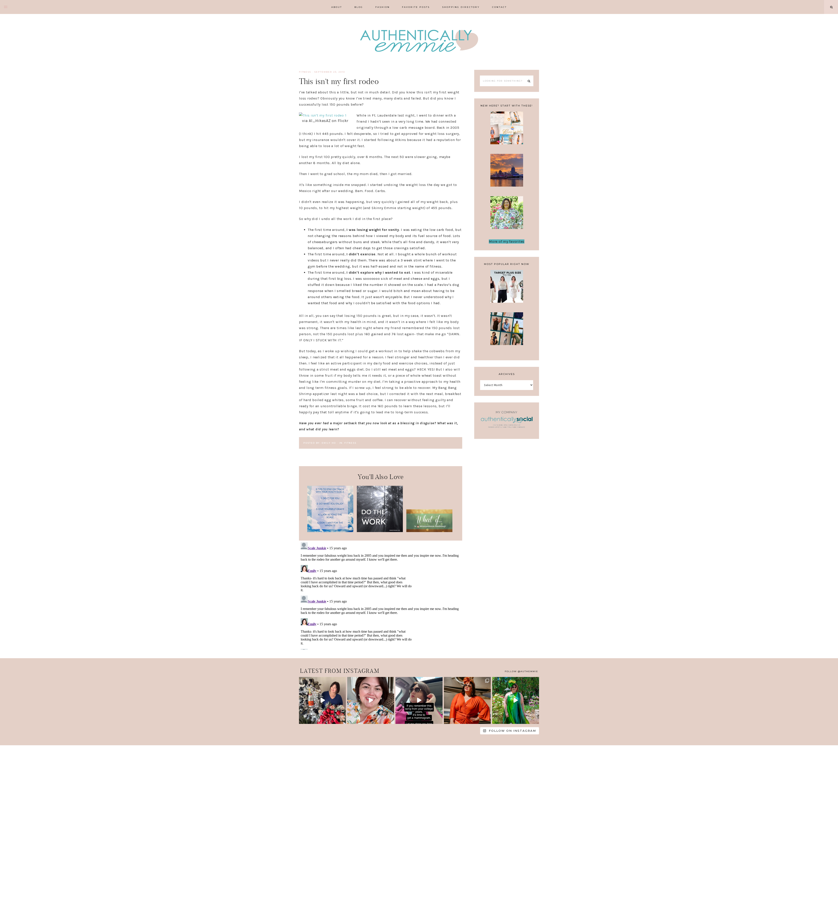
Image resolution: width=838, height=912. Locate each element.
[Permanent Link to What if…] (429, 531)
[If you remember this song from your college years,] (418, 700)
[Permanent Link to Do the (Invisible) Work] (380, 531)
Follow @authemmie (521, 671)
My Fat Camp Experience (506, 131)
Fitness (305, 71)
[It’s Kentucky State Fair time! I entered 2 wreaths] (322, 700)
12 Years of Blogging (506, 215)
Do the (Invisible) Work (380, 503)
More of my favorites (506, 241)
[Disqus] (380, 595)
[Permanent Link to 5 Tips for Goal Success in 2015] (330, 531)
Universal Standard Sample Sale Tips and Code (507, 336)
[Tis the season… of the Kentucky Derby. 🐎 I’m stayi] (515, 700)
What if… (429, 520)
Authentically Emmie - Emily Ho (419, 41)
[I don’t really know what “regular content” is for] (370, 700)
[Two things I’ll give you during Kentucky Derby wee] (467, 700)
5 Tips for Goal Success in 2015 (330, 503)
